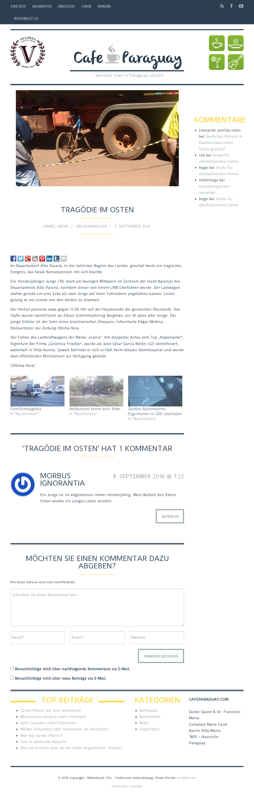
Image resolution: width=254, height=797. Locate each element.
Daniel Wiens (55, 226)
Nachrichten (41, 6)
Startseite (18, 6)
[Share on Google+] (28, 259)
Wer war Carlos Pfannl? (41, 735)
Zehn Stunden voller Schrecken (48, 723)
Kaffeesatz (148, 710)
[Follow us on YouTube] (240, 6)
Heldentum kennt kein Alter (95, 409)
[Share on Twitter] (21, 259)
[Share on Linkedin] (49, 259)
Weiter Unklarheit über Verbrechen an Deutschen (64, 729)
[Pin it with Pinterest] (42, 259)
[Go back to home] (127, 52)
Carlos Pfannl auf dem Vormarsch (50, 710)
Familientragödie (25, 409)
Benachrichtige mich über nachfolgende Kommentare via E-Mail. (72, 669)
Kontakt (136, 786)
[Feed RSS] (222, 6)
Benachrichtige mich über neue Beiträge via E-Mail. (61, 678)
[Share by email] (64, 259)
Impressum (119, 786)
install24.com (186, 778)
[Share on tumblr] (57, 259)
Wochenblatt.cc (26, 18)
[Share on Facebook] (13, 259)
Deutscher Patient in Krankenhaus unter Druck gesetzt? (221, 142)
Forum (86, 6)
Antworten (170, 516)
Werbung (104, 6)
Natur (144, 723)
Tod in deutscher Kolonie (43, 742)
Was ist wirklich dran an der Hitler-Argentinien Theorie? (71, 748)
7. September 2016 (132, 226)
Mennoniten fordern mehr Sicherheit (53, 717)
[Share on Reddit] (35, 259)
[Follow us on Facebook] (231, 6)
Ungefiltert (66, 6)
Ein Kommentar (91, 226)
